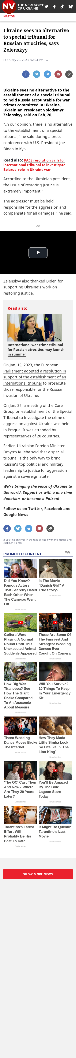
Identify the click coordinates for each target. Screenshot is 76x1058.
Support (30, 492)
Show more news (38, 874)
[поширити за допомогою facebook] (26, 74)
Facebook (53, 508)
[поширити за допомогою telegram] (47, 74)
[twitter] (46, 6)
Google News (15, 514)
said (27, 114)
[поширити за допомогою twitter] (36, 74)
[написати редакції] (58, 74)
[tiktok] (62, 6)
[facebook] (54, 6)
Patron (52, 498)
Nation (9, 16)
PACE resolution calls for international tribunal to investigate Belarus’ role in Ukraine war (34, 165)
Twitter (35, 508)
